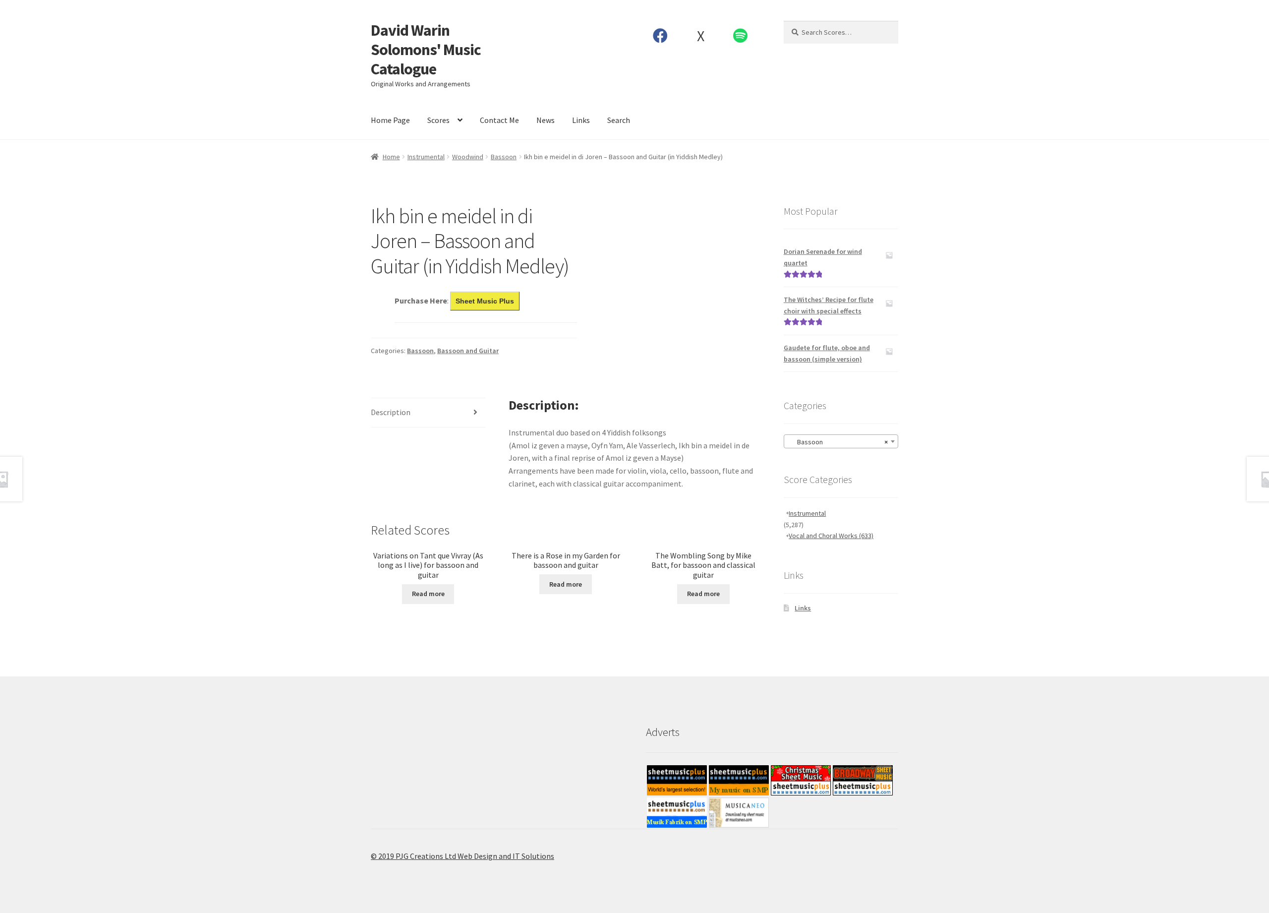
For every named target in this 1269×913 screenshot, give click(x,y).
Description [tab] (390, 412)
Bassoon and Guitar (468, 350)
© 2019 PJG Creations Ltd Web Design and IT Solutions (462, 856)
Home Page (390, 120)
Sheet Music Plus (485, 301)
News (545, 120)
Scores (438, 120)
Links (581, 120)
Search (618, 120)
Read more (428, 593)
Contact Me (499, 120)
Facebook (660, 36)
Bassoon (504, 156)
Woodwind (467, 156)
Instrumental (426, 156)
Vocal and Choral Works (831, 535)
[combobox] (841, 441)
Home (391, 156)
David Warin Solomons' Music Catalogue (426, 49)
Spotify (740, 36)
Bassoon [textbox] (838, 441)
